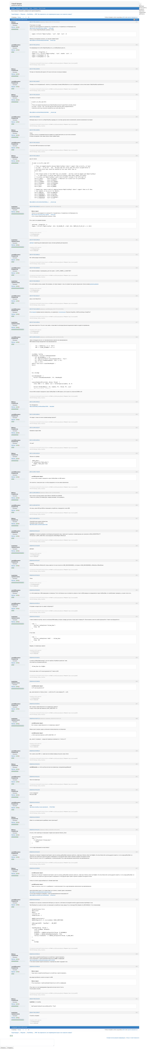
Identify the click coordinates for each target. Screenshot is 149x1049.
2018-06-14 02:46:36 (35, 681)
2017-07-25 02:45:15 (35, 239)
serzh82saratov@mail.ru (58, 63)
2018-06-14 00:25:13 (35, 603)
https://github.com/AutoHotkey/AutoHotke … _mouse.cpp (43, 112)
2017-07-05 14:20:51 (35, 130)
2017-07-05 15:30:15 (35, 206)
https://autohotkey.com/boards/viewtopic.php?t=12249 (42, 960)
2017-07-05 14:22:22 (35, 142)
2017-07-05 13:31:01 (35, 22)
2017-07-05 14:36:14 (35, 155)
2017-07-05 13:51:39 (35, 94)
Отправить (10, 1047)
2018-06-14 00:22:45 (35, 590)
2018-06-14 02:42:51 (35, 657)
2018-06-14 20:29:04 (35, 868)
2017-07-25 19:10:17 (35, 295)
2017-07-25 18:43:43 (35, 267)
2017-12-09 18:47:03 (35, 505)
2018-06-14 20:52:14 (35, 954)
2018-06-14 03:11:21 (34, 776)
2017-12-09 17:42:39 (35, 471)
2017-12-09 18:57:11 (34, 518)
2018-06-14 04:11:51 (34, 829)
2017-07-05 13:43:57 (35, 81)
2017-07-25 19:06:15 (35, 281)
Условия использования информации (116, 1037)
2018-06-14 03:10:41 (35, 764)
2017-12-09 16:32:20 (35, 453)
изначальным (62, 312)
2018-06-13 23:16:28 (35, 545)
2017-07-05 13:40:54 (35, 69)
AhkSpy (35, 64)
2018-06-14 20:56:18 (35, 966)
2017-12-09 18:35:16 (35, 492)
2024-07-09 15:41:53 (35, 998)
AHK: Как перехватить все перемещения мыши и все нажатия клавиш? (53, 14)
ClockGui (43, 64)
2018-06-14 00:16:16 (35, 575)
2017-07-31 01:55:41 (35, 322)
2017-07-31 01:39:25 (35, 309)
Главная (35, 8)
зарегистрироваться (133, 17)
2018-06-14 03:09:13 (35, 750)
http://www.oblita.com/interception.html (39, 524)
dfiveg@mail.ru (35, 234)
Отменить (3, 1047)
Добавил (32, 242)
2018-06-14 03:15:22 (35, 802)
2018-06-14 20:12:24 (35, 852)
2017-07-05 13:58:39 (35, 116)
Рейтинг (13, 27)
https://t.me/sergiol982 (73, 63)
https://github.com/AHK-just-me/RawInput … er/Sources (42, 895)
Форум (13, 8)
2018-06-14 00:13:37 (35, 560)
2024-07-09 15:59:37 (35, 1012)
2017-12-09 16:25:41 (35, 440)
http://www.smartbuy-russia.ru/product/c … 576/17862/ (42, 807)
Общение (22, 14)
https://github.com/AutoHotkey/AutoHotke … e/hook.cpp (42, 40)
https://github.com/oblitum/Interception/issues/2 (40, 892)
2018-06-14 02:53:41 (35, 703)
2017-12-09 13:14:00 (35, 337)
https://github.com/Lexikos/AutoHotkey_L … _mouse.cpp (43, 202)
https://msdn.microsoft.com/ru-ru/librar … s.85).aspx (42, 28)
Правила (18, 8)
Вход (30, 8)
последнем (33, 312)
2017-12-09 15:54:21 (35, 401)
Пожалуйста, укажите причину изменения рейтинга (143, 11)
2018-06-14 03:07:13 (35, 718)
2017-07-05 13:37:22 (35, 44)
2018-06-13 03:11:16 (34, 531)
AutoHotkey (30, 14)
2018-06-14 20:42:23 (35, 899)
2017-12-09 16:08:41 (35, 414)
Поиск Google (42, 8)
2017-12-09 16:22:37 (35, 427)
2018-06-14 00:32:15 (35, 616)
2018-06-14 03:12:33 (35, 789)
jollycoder (36, 235)
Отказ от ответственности (132, 1037)
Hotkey (39, 64)
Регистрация (25, 8)
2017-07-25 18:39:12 (35, 254)
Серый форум (16, 3)
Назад (19, 17)
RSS (136, 19)
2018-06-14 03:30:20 (35, 817)
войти (123, 17)
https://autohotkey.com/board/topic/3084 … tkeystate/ (42, 406)
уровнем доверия (94, 284)
